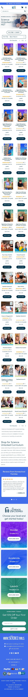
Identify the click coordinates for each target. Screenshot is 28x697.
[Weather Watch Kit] (21, 308)
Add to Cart (7, 70)
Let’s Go (14, 629)
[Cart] (22, 7)
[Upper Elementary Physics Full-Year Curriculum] (7, 116)
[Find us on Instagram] (14, 653)
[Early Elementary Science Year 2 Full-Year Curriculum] (21, 50)
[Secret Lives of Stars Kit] (21, 403)
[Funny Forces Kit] (21, 247)
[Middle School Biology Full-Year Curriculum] (21, 150)
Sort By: (5, 37)
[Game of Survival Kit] (21, 339)
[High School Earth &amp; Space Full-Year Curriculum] (7, 184)
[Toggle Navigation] (26, 7)
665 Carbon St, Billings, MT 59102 (15, 644)
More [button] (13, 665)
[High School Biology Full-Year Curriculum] (21, 184)
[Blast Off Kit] (21, 278)
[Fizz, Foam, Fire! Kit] (7, 247)
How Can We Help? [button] (13, 659)
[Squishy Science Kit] (7, 278)
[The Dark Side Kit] (7, 339)
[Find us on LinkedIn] (18, 653)
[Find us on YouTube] (16, 653)
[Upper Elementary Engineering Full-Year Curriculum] (21, 116)
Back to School (14, 3)
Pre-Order (21, 204)
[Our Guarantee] (5, 674)
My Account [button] (13, 662)
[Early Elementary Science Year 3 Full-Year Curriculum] (7, 82)
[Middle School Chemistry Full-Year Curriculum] (7, 150)
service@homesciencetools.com (15, 646)
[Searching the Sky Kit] (7, 403)
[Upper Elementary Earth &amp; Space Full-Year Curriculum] (21, 82)
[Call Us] (2, 7)
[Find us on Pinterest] (12, 653)
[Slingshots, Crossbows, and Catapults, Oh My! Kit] (7, 371)
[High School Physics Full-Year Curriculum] (21, 216)
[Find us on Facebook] (10, 653)
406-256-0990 (15, 648)
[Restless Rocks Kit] (21, 371)
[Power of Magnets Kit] (7, 308)
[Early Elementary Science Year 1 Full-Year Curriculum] (7, 50)
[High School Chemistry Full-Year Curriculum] (7, 216)
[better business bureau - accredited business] (21, 673)
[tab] (11, 499)
